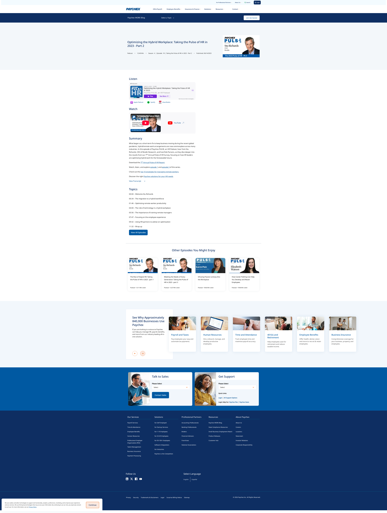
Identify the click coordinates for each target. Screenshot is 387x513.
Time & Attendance (133, 427)
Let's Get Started (251, 18)
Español (194, 479)
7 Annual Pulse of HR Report (153, 162)
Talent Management (134, 447)
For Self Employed (160, 423)
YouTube (177, 123)
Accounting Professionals (190, 423)
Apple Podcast (138, 102)
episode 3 (166, 167)
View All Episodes (138, 232)
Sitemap (187, 497)
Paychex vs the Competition (163, 454)
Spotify (152, 102)
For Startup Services (161, 427)
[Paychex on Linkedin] (127, 478)
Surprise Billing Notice (174, 497)
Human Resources (133, 436)
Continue (92, 505)
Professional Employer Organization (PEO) (134, 441)
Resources (219, 9)
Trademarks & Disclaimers (149, 497)
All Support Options (230, 398)
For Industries (159, 449)
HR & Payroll (157, 9)
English (186, 479)
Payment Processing (134, 456)
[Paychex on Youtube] (140, 478)
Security (136, 497)
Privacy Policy (32, 507)
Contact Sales (160, 395)
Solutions (207, 9)
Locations (239, 432)
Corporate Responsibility (244, 445)
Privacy (128, 497)
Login (220, 398)
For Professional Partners (223, 2)
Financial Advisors (188, 436)
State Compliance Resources (218, 427)
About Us (237, 2)
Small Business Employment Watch (220, 432)
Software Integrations (161, 445)
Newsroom (239, 436)
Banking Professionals (189, 427)
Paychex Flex (233, 402)
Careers (238, 427)
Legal (162, 497)
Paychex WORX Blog (136, 17)
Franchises (185, 440)
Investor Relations (242, 440)
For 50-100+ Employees (162, 440)
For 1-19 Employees (161, 432)
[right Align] (142, 353)
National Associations (189, 445)
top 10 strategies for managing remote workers (160, 172)
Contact (235, 9)
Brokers (184, 432)
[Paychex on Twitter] (131, 478)
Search (248, 2)
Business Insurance (134, 451)
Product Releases (214, 436)
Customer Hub (213, 440)
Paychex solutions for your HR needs (158, 176)
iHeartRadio (166, 102)
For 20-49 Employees (161, 436)
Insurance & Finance (192, 9)
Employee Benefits (173, 9)
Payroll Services (132, 423)
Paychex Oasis (244, 402)
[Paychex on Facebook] (136, 478)
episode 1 (154, 167)
